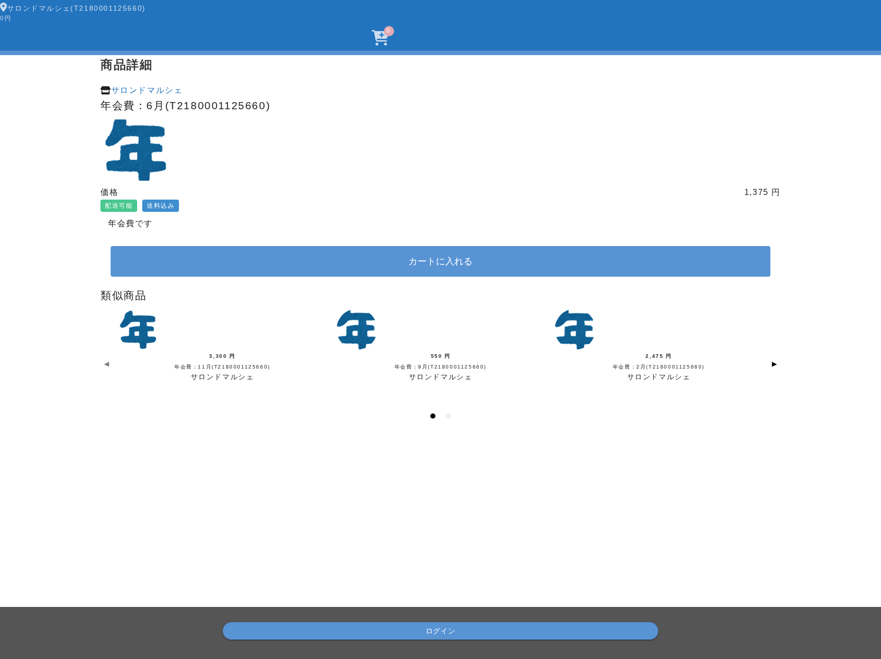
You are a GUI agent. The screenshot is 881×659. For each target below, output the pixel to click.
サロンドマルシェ (147, 90)
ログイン (441, 631)
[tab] (432, 416)
